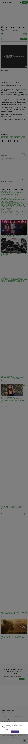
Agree (15, 731)
